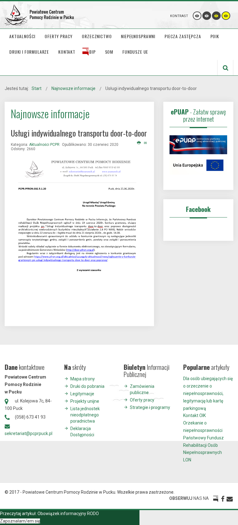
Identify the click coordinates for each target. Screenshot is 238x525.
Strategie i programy (150, 407)
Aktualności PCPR (44, 144)
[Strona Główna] (40, 14)
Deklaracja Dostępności (82, 431)
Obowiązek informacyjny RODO (68, 513)
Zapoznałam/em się (20, 520)
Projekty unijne (84, 401)
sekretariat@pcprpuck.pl (28, 433)
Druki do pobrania (87, 386)
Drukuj (139, 143)
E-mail (146, 143)
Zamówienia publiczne (142, 389)
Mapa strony (82, 378)
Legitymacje (82, 393)
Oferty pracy (142, 399)
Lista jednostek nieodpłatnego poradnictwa (85, 415)
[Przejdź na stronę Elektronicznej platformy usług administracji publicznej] (198, 144)
